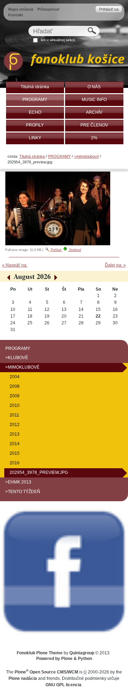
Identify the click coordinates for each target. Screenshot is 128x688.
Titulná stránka (32, 156)
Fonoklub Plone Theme (40, 652)
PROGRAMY (59, 156)
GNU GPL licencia (63, 684)
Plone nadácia (23, 678)
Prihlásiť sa (108, 9)
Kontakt (15, 15)
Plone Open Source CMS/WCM (46, 672)
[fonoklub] (64, 62)
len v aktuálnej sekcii (58, 40)
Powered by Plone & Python (64, 658)
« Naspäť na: (14, 265)
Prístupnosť (48, 9)
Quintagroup (81, 652)
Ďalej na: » (115, 265)
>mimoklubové (86, 156)
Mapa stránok (20, 9)
